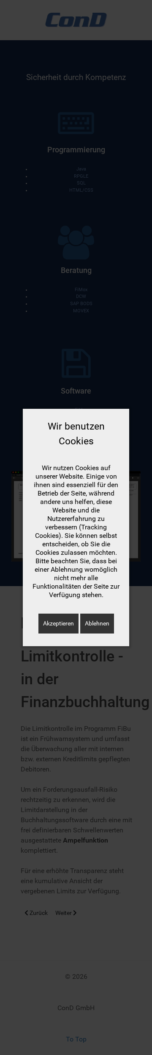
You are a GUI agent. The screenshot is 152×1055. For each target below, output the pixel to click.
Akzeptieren (58, 623)
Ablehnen (97, 623)
